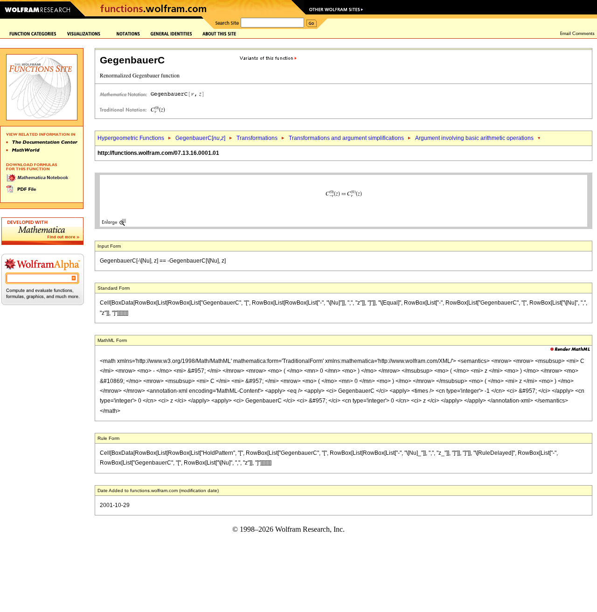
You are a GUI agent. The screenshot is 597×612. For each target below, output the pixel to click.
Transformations (257, 138)
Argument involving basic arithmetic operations (474, 138)
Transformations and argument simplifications (346, 138)
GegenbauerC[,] (200, 138)
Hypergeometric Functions (130, 138)
